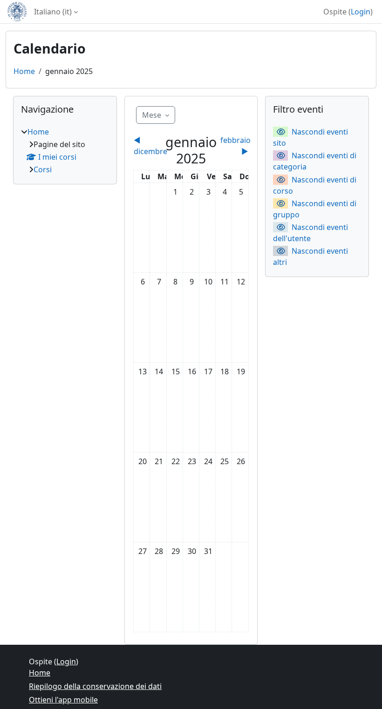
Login (360, 12)
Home (24, 71)
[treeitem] (65, 150)
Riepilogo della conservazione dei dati (95, 686)
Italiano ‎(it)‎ (53, 12)
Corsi (43, 169)
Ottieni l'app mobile (63, 700)
